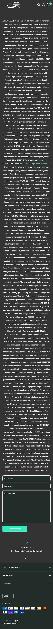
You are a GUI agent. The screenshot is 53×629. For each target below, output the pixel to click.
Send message (15, 528)
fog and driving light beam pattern (33, 163)
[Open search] (38, 4)
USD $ (6, 596)
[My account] (43, 4)
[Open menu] (3, 5)
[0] (48, 4)
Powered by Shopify (9, 624)
